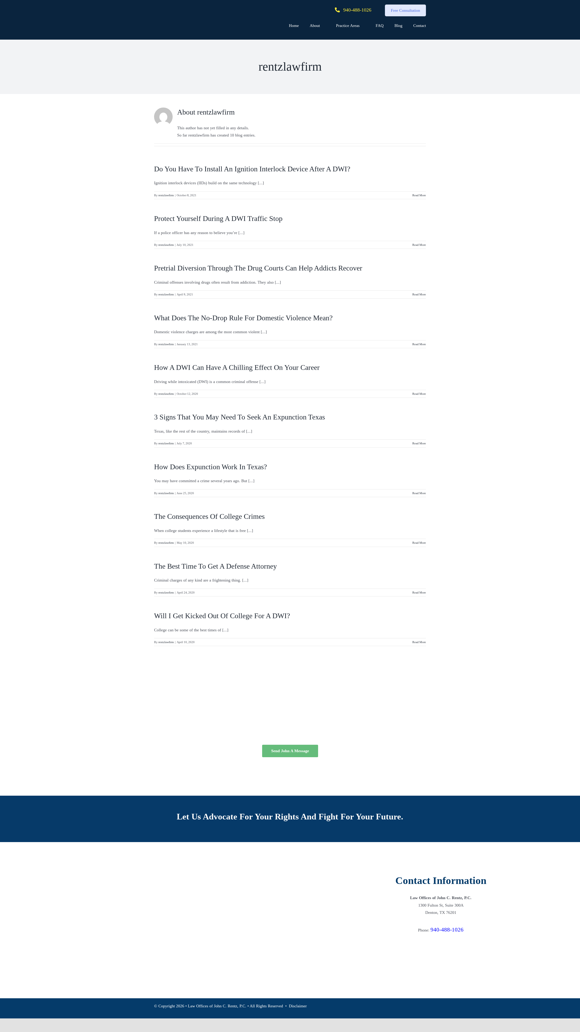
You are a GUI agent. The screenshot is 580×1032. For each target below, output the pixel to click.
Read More (419, 195)
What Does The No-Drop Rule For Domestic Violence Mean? (243, 318)
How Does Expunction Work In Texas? (210, 467)
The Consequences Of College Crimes (209, 516)
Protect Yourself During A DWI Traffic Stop (218, 218)
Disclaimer (298, 1006)
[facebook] (441, 987)
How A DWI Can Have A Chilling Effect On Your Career (237, 367)
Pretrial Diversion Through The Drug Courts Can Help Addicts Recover (258, 268)
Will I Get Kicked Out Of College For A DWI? (222, 616)
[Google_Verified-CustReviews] (441, 941)
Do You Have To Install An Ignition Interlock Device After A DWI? (252, 169)
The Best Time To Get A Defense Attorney (215, 566)
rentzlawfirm (166, 195)
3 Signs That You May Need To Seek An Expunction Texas (239, 417)
